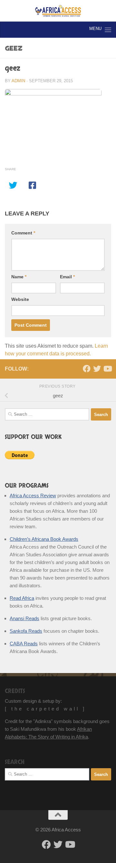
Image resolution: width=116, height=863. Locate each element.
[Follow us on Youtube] (107, 368)
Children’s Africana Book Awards (44, 539)
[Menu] (108, 30)
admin (18, 80)
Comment (23, 232)
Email (67, 276)
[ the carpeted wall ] (45, 708)
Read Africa (22, 598)
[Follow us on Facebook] (87, 368)
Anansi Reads (24, 618)
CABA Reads (24, 643)
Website (20, 299)
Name (18, 276)
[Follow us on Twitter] (97, 368)
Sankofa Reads (26, 631)
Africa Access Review (33, 495)
